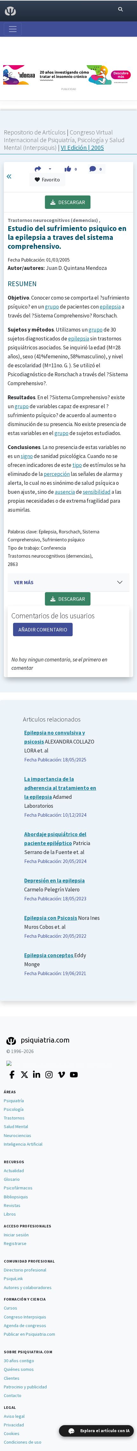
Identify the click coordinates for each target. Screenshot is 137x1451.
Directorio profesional (25, 1270)
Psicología (14, 1109)
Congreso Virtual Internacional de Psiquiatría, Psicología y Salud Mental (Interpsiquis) (64, 139)
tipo (77, 465)
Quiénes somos (19, 1369)
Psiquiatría (14, 1101)
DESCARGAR (70, 202)
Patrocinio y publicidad (25, 1387)
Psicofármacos (18, 1188)
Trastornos (14, 1118)
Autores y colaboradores (28, 1287)
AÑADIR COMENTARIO (42, 629)
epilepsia (110, 306)
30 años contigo (19, 1360)
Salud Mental (16, 1126)
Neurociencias (17, 1135)
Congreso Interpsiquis (25, 1317)
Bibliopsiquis (16, 1197)
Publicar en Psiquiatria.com (29, 1334)
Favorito (50, 179)
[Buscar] (120, 9)
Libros (10, 1214)
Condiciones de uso (22, 1442)
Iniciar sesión (16, 1235)
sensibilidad (97, 491)
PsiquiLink (13, 1278)
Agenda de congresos (25, 1325)
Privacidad (14, 1425)
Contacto (12, 1395)
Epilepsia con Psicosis (50, 917)
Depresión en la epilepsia (54, 880)
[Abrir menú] (13, 29)
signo (27, 456)
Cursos (10, 1308)
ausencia (65, 491)
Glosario (12, 1179)
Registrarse (15, 1243)
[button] (43, 169)
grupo (52, 306)
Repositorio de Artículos (35, 132)
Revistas (12, 1205)
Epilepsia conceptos (49, 955)
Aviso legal (14, 1416)
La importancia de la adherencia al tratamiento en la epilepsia (60, 787)
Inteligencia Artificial (23, 1144)
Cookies (11, 1433)
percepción (57, 473)
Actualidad (14, 1170)
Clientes (11, 1378)
